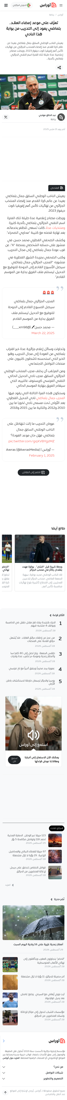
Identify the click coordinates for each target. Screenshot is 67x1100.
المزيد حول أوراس (11, 1058)
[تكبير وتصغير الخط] (6, 117)
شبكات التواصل (54, 1073)
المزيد (8, 885)
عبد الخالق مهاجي (47, 115)
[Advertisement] (33, 159)
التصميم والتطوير (53, 1078)
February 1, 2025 (41, 456)
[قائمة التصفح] (6, 5)
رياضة (51, 15)
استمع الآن (14, 760)
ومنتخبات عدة (55, 228)
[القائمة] (61, 5)
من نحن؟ (58, 1067)
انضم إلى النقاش (31, 472)
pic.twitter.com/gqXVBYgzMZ (31, 441)
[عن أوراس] (33, 1041)
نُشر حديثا (59, 899)
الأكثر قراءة (58, 615)
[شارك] (59, 67)
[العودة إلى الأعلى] (5, 1092)
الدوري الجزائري (20, 5)
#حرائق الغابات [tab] (56, 828)
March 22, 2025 (43, 333)
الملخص (54, 188)
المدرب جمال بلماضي (50, 398)
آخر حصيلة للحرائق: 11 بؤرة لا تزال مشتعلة (42, 976)
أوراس (60, 15)
